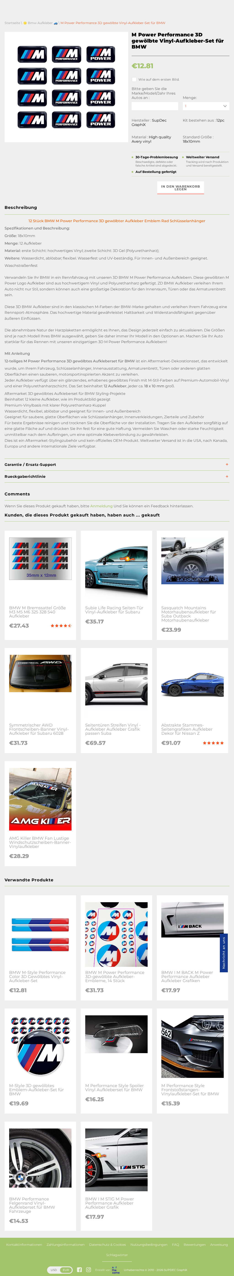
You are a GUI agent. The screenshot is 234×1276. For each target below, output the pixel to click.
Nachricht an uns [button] (224, 953)
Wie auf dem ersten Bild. (158, 79)
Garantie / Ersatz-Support (30, 464)
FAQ (175, 1245)
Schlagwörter (117, 1255)
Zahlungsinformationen (66, 1245)
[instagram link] (88, 1270)
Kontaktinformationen (24, 1245)
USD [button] (54, 1270)
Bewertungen (195, 1245)
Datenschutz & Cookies (107, 1245)
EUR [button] (66, 1270)
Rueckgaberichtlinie (25, 476)
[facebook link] (79, 1270)
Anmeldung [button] (101, 506)
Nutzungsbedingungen (149, 1245)
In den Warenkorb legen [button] (180, 187)
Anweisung (219, 1245)
